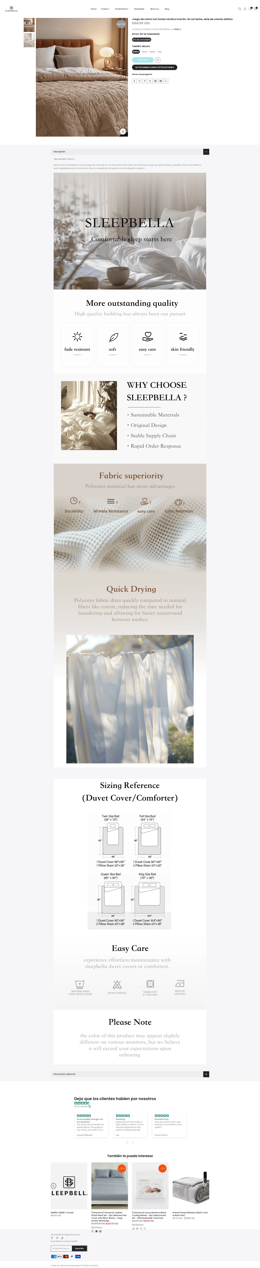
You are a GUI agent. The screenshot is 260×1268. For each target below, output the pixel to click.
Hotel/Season (121, 9)
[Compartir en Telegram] (155, 81)
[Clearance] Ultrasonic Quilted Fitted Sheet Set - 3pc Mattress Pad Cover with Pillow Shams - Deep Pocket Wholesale (108, 1216)
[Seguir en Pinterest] (57, 1238)
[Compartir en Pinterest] (145, 81)
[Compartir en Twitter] (139, 81)
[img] (131, 1103)
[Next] (123, 77)
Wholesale (139, 9)
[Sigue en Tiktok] (62, 1238)
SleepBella (93, 1265)
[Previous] (40, 77)
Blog (167, 9)
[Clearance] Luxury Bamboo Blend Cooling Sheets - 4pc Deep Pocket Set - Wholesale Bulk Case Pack (149, 1215)
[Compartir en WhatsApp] (166, 81)
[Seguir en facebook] (52, 1238)
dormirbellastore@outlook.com (65, 1234)
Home (94, 9)
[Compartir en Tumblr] (150, 81)
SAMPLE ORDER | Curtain (62, 1212)
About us (154, 9)
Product (105, 9)
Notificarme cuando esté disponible (154, 67)
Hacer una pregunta (142, 74)
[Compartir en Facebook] (134, 81)
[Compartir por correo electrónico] (160, 81)
